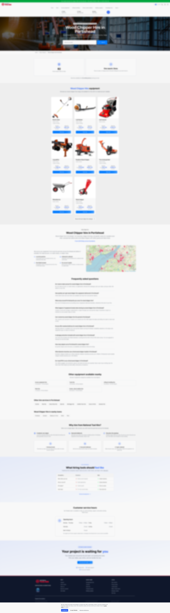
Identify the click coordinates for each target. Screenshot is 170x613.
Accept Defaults (73, 610)
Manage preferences (84, 610)
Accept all (64, 610)
